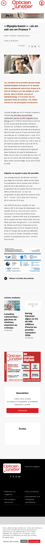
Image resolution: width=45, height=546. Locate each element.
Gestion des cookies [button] (11, 541)
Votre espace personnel (9, 500)
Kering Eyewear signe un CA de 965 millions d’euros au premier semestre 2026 (31, 324)
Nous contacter (32, 492)
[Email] (39, 46)
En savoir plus (8, 537)
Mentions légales (32, 467)
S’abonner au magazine (9, 493)
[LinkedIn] (35, 46)
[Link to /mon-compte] (41, 3)
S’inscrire (22, 410)
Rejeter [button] (24, 541)
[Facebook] (29, 46)
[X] (32, 46)
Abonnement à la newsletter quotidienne (32, 499)
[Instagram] (16, 476)
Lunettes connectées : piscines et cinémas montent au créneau (11, 321)
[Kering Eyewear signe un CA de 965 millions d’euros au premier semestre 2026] (33, 302)
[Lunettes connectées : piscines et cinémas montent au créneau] (12, 302)
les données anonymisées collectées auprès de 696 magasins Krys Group (21, 118)
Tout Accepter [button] (34, 541)
